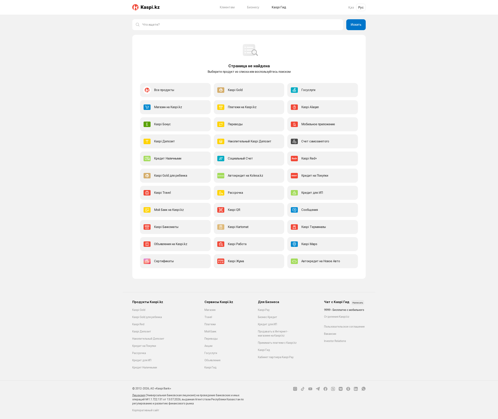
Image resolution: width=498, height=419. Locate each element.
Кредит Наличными (144, 367)
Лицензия (138, 395)
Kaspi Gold (138, 309)
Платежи (210, 324)
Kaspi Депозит (141, 331)
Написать (357, 302)
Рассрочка (139, 353)
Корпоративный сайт (145, 410)
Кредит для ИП (141, 360)
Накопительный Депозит (148, 338)
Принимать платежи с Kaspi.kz (277, 342)
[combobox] (241, 25)
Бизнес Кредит (267, 317)
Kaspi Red (138, 324)
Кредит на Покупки (144, 345)
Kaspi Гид (210, 367)
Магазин (210, 309)
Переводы (211, 338)
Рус (361, 7)
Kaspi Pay (264, 309)
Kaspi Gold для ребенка (147, 317)
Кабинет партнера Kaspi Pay (276, 357)
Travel (208, 317)
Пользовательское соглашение (344, 326)
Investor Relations (335, 341)
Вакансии (330, 333)
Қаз (351, 7)
